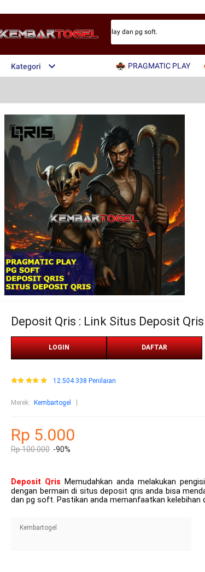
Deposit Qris (36, 482)
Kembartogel (52, 403)
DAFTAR (154, 347)
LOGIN (59, 347)
